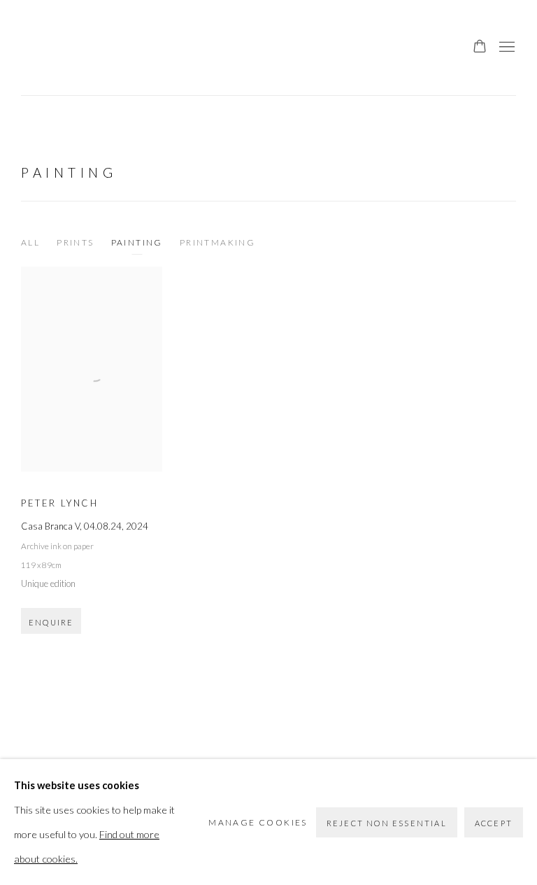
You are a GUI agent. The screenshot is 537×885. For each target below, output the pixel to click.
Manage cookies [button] (258, 822)
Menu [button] (505, 47)
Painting (69, 172)
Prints (75, 242)
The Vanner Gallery (49, 48)
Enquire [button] (51, 622)
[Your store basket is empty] (479, 47)
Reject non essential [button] (387, 823)
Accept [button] (494, 823)
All (30, 242)
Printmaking (217, 242)
